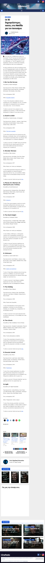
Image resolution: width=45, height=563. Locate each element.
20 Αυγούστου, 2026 (8, 532)
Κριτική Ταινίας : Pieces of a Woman (20, 452)
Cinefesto (22, 6)
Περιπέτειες (9, 367)
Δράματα (8, 200)
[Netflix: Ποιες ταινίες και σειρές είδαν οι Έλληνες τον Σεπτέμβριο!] (14, 435)
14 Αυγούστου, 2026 (30, 532)
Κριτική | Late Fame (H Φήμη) (32, 529)
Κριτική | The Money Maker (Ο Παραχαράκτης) (33, 542)
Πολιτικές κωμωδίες (11, 131)
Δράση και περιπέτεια (11, 268)
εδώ (22, 179)
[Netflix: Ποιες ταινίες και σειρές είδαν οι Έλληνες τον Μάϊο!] (23, 435)
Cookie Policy (25, 561)
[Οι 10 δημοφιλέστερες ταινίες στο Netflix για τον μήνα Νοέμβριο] (6, 435)
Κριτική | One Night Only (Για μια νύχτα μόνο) (11, 529)
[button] (40, 10)
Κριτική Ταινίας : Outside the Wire (9, 452)
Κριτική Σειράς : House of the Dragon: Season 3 (11, 542)
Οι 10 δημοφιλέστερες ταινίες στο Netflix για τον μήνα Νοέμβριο (6, 440)
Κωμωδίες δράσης (10, 97)
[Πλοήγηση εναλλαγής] (21, 11)
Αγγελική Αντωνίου (14, 32)
